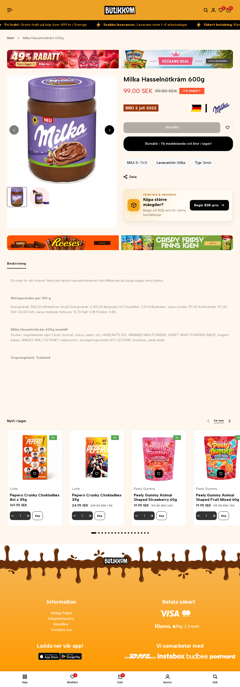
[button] (227, 127)
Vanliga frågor (61, 613)
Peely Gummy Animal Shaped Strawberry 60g (155, 497)
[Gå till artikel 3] (102, 533)
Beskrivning (16, 264)
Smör (207, 163)
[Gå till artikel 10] (125, 533)
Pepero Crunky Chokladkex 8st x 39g (35, 497)
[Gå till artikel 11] (128, 533)
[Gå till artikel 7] (115, 533)
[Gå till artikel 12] (131, 533)
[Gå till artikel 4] (105, 533)
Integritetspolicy (61, 618)
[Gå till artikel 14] (138, 533)
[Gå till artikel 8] (118, 533)
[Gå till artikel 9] (122, 533)
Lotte (14, 489)
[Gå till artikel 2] (99, 533)
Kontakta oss (61, 630)
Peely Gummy (144, 489)
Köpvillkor (61, 624)
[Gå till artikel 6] (112, 533)
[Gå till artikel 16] (145, 533)
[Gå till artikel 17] (148, 533)
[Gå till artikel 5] (108, 533)
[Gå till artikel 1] (93, 533)
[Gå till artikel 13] (135, 533)
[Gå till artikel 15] (141, 533)
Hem (10, 38)
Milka (181, 163)
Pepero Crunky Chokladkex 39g (97, 497)
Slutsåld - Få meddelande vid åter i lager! (178, 144)
